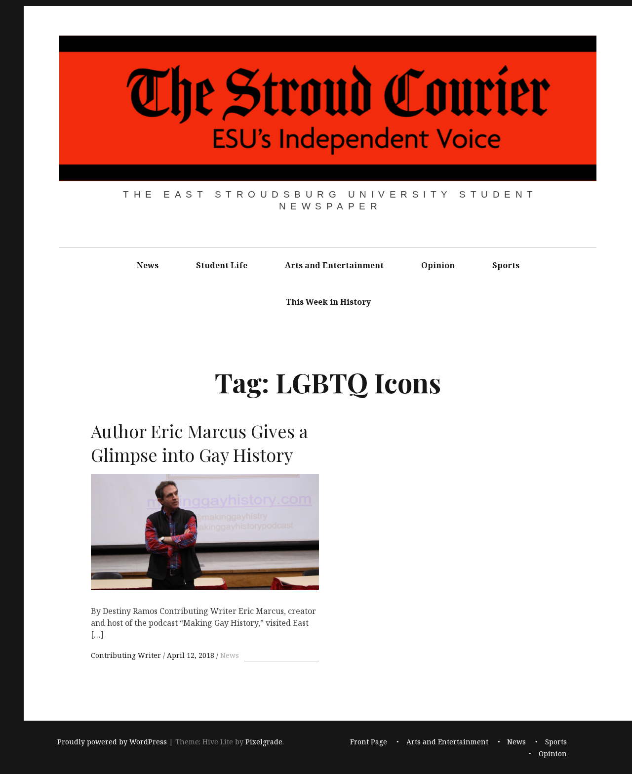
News (147, 265)
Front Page (368, 742)
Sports (505, 265)
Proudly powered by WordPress (112, 742)
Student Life (221, 265)
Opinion (438, 265)
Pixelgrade (263, 742)
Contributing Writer (127, 655)
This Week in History (328, 301)
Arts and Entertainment (334, 265)
